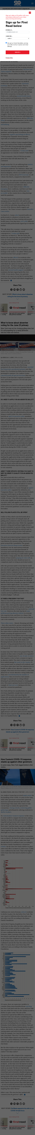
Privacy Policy (9, 57)
